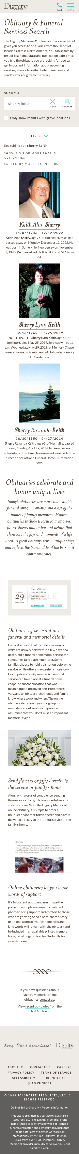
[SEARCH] (67, 101)
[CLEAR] (52, 102)
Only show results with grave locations (40, 118)
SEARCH (11, 93)
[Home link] (16, 6)
